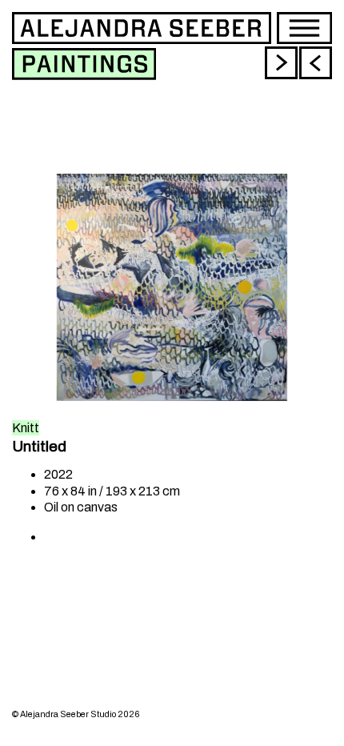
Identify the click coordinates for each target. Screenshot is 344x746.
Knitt (25, 428)
